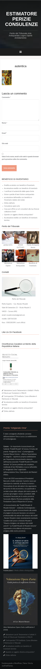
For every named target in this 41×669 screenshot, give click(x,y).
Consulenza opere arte (12, 206)
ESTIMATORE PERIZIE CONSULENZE (21, 19)
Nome (4, 123)
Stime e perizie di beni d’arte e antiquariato (19, 194)
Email (4, 133)
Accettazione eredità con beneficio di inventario (20, 188)
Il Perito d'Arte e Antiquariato (23, 570)
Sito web (5, 143)
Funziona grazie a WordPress (12, 663)
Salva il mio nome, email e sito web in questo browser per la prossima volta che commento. (20, 158)
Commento (6, 97)
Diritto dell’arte (9, 203)
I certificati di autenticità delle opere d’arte (19, 191)
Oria (29, 663)
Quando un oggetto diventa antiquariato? (18, 215)
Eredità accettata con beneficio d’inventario (19, 185)
